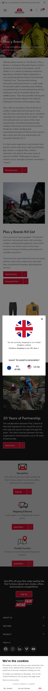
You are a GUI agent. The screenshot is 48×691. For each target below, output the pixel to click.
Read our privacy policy (11, 680)
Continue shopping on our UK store (23, 348)
